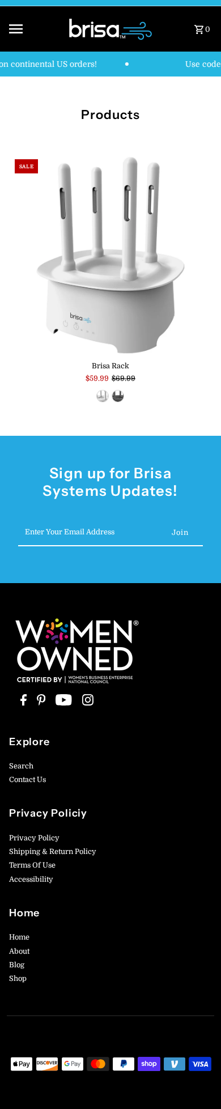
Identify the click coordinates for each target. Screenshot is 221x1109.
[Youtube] (62, 702)
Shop (18, 979)
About (19, 951)
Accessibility (31, 879)
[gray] (118, 396)
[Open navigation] (34, 29)
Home (19, 937)
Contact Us (27, 780)
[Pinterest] (40, 702)
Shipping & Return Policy (52, 852)
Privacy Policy (34, 838)
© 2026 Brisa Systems (79, 1098)
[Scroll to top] (197, 1079)
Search (21, 766)
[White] (102, 396)
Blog (16, 965)
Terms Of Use (32, 865)
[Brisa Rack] (110, 255)
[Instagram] (86, 702)
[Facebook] (22, 702)
